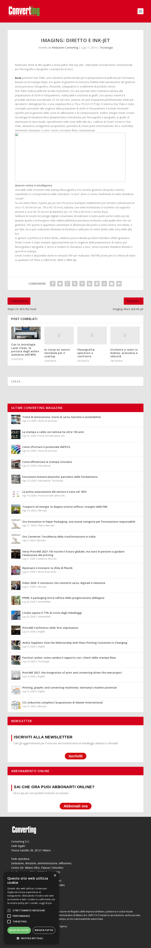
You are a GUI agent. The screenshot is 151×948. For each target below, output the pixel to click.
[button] (31, 938)
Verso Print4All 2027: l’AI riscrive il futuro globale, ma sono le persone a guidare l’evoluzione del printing (73, 553)
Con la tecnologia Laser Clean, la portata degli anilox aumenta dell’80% (25, 349)
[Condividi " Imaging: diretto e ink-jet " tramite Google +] (67, 283)
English (41, 631)
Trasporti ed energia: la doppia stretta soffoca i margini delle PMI (64, 506)
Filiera (41, 525)
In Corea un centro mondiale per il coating (57, 353)
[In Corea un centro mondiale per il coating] (59, 335)
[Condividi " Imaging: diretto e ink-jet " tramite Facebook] (52, 283)
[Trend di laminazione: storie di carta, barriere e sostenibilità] (15, 419)
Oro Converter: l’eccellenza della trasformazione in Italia (59, 536)
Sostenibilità (44, 601)
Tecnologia (106, 47)
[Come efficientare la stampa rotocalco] (15, 464)
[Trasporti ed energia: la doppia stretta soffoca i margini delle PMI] (15, 509)
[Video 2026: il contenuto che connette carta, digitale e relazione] (15, 585)
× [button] (54, 875)
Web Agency (60, 926)
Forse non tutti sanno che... (52, 435)
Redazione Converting (65, 47)
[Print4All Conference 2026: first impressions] (15, 630)
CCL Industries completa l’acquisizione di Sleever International (62, 702)
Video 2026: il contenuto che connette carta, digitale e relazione (63, 583)
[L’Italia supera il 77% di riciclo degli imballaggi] (15, 615)
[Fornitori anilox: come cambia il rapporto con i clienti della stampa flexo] (15, 660)
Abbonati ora (76, 806)
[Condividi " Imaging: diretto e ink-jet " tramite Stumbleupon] (104, 283)
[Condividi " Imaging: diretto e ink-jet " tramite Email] (111, 283)
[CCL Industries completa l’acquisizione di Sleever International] (15, 705)
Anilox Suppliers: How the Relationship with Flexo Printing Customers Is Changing (74, 642)
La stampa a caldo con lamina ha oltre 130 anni (53, 432)
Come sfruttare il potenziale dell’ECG (46, 447)
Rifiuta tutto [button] (44, 930)
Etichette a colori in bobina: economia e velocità (124, 353)
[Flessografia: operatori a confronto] (92, 335)
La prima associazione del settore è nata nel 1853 (54, 491)
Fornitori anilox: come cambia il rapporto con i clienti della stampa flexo (69, 657)
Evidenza (42, 558)
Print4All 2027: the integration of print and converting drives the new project (72, 672)
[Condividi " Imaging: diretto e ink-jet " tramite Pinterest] (82, 283)
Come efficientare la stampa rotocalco (47, 462)
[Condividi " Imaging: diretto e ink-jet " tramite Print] (119, 283)
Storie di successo (47, 420)
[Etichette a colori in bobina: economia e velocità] (125, 335)
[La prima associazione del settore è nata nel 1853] (15, 494)
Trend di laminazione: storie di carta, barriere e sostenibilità (61, 417)
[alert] (31, 908)
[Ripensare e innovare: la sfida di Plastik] (15, 570)
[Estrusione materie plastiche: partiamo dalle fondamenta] (15, 479)
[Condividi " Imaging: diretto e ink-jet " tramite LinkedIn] (89, 283)
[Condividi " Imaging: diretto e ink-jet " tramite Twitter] (60, 283)
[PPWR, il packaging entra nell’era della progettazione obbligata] (15, 600)
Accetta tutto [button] (19, 930)
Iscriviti (75, 756)
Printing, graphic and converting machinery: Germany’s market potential (69, 687)
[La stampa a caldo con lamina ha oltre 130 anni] (15, 434)
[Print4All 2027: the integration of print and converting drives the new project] (15, 675)
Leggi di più (45, 903)
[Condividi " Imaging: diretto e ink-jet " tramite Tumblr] (74, 283)
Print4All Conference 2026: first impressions (50, 627)
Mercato (42, 510)
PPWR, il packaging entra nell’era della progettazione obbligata (63, 598)
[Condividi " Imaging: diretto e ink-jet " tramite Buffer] (97, 283)
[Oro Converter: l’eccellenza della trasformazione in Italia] (15, 539)
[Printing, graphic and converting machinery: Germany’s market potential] (15, 690)
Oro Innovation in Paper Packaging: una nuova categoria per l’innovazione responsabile (78, 521)
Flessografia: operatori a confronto (86, 353)
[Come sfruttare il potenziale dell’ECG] (15, 449)
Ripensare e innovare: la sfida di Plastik (47, 568)
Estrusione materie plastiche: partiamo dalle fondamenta (60, 477)
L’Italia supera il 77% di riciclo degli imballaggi (52, 613)
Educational (44, 465)
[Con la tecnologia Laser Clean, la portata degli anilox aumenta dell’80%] (26, 333)
